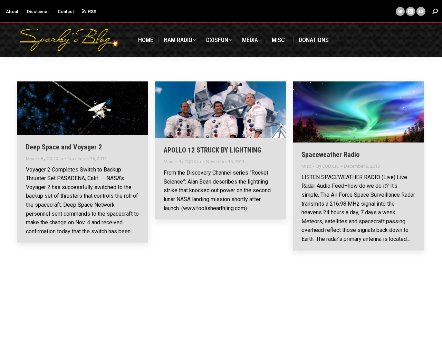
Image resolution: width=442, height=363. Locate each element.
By (52, 158)
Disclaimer (38, 11)
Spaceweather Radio (330, 154)
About (12, 11)
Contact (66, 11)
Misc (31, 158)
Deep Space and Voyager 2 (64, 147)
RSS (92, 11)
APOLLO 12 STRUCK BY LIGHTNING (212, 150)
